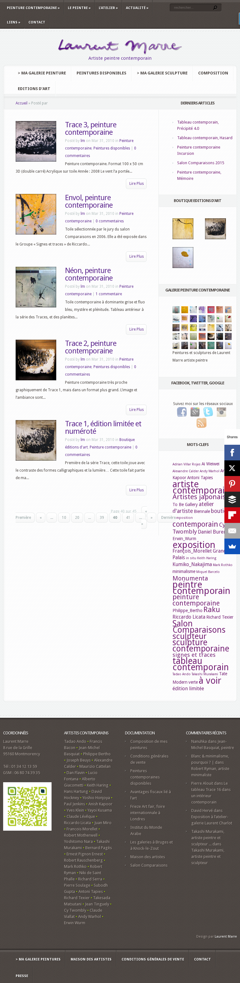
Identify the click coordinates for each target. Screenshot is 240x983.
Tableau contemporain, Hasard (204, 137)
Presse (22, 976)
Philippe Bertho (97, 754)
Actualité (137, 8)
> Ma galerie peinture (42, 73)
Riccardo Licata (188, 617)
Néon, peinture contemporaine (88, 274)
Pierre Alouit (202, 783)
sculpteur (189, 636)
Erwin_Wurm (184, 538)
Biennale (202, 511)
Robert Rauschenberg (83, 860)
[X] (232, 468)
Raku (211, 609)
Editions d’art (34, 88)
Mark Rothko (222, 565)
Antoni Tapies (200, 477)
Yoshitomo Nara (78, 841)
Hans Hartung (76, 791)
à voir (210, 680)
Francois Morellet (82, 829)
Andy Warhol (209, 471)
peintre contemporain (201, 587)
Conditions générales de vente (153, 959)
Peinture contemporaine (33, 8)
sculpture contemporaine (200, 645)
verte (193, 682)
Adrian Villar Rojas (186, 464)
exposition (193, 545)
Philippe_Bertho (187, 610)
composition (182, 518)
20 (77, 517)
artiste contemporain (201, 487)
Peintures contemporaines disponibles (145, 777)
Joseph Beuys (79, 760)
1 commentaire (109, 294)
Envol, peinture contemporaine (88, 201)
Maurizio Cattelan (95, 766)
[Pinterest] (232, 484)
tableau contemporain (200, 664)
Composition (213, 73)
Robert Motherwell (81, 835)
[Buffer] (232, 499)
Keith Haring (206, 558)
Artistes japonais (199, 497)
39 (102, 517)
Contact (36, 22)
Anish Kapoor (100, 804)
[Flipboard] (232, 515)
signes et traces (194, 654)
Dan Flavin (76, 772)
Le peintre (79, 8)
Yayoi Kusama (100, 810)
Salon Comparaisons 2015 (200, 162)
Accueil (22, 103)
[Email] (232, 531)
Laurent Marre (226, 937)
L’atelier (108, 8)
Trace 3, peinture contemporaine (90, 128)
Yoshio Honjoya (96, 797)
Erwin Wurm (74, 922)
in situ (191, 558)
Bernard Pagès (98, 847)
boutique (222, 511)
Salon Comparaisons (199, 627)
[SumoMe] (232, 546)
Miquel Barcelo (208, 572)
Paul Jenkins (74, 804)
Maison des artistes (147, 856)
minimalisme (183, 571)
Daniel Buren (212, 532)
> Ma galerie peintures (38, 959)
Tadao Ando (181, 674)
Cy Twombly (75, 910)
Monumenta (190, 578)
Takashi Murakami (205, 674)
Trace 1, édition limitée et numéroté (103, 427)
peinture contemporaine (196, 600)
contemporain (195, 524)
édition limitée (188, 689)
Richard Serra (90, 879)
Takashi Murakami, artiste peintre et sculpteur (207, 856)
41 (128, 517)
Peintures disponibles (101, 73)
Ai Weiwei (210, 463)
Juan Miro (103, 822)
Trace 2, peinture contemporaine (90, 347)
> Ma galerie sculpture (162, 73)
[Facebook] (232, 452)
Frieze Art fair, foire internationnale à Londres (147, 812)
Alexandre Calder (185, 471)
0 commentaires (110, 221)
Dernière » (158, 520)
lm (83, 141)
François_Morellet (192, 551)
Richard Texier (219, 617)
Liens (13, 22)
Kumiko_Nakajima (192, 564)
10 (64, 517)
